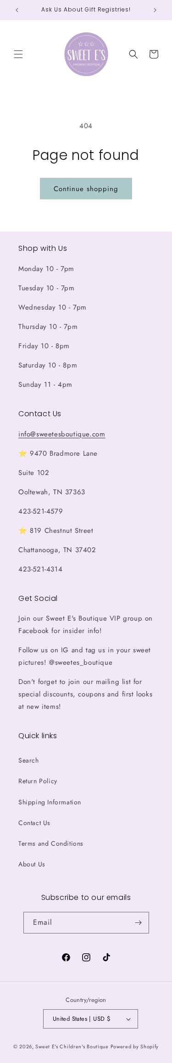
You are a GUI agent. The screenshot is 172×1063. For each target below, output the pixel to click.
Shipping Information (49, 802)
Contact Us (34, 822)
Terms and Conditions (50, 843)
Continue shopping (86, 189)
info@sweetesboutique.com (61, 434)
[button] (18, 54)
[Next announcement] (155, 10)
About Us (31, 864)
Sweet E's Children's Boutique (71, 1046)
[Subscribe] (138, 922)
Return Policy (37, 781)
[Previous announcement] (17, 10)
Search (28, 760)
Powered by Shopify (135, 1046)
